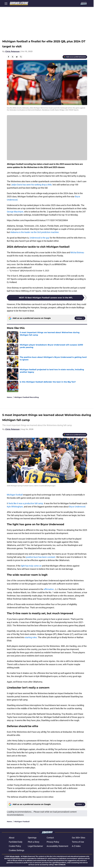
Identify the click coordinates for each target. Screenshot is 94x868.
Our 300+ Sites (78, 837)
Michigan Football (21, 822)
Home (9, 397)
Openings (32, 837)
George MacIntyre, (15, 211)
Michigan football (15, 494)
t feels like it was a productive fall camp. (25, 503)
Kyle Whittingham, (15, 506)
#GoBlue (39, 264)
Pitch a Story (33, 842)
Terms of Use (78, 842)
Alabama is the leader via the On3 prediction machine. (34, 232)
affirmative (49, 589)
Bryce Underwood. (77, 506)
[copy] (20, 56)
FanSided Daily (15, 842)
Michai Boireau (77, 252)
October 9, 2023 (42, 270)
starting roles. (31, 637)
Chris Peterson (12, 51)
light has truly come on (31, 566)
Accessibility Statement (57, 846)
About (11, 837)
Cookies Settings (16, 850)
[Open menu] (6, 3)
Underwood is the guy (39, 238)
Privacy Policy (53, 842)
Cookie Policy (15, 846)
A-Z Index (76, 846)
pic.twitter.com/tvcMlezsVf (19, 267)
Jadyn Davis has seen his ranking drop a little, (31, 184)
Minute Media (14, 856)
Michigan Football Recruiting (26, 397)
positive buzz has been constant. (41, 557)
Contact (50, 837)
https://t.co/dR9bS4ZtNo (55, 264)
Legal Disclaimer (35, 846)
